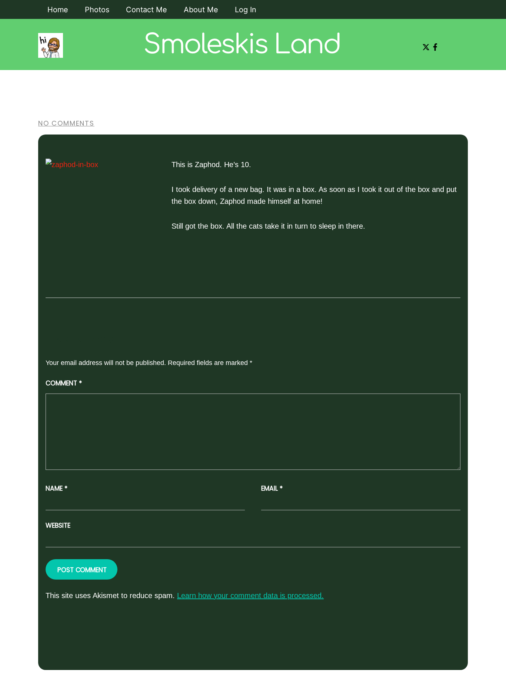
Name (56, 488)
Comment (64, 383)
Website (58, 525)
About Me (201, 9)
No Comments (66, 123)
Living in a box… (116, 84)
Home (57, 9)
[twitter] (424, 44)
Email (272, 488)
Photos (97, 9)
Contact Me (146, 9)
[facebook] (433, 44)
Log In (245, 9)
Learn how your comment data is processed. (250, 595)
